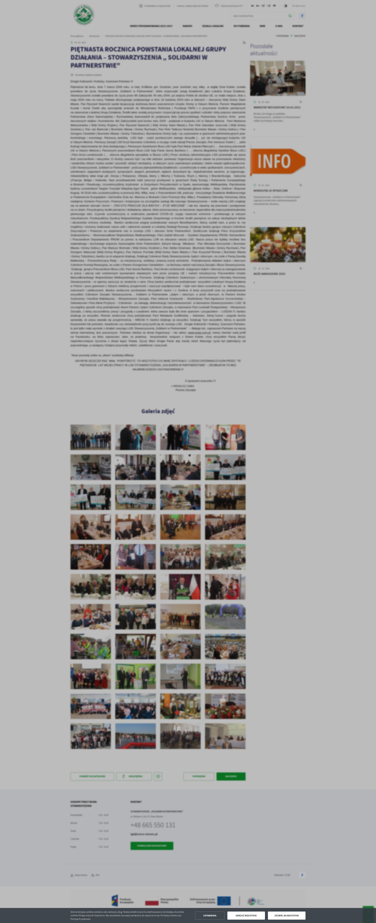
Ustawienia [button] (209, 915)
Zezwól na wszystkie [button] (287, 915)
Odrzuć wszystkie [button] (246, 915)
